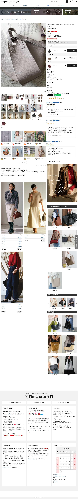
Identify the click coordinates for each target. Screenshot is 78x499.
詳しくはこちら (7, 467)
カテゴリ (37, 5)
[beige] (49, 31)
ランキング (25, 5)
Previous (2, 55)
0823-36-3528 (57, 419)
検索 (67, 1)
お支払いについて (33, 408)
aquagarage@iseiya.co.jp (60, 421)
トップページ (3, 19)
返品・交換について (33, 445)
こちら (68, 42)
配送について (7, 445)
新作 (14, 5)
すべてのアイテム (10, 19)
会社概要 (55, 481)
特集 (48, 5)
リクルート (56, 482)
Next (44, 55)
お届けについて (11, 414)
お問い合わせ (57, 408)
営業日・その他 (57, 445)
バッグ (16, 19)
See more (23, 162)
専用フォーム (31, 450)
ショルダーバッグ (22, 19)
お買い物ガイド (57, 474)
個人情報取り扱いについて (59, 476)
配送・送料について (8, 408)
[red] (51, 31)
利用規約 (55, 477)
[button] (76, 12)
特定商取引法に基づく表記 (59, 479)
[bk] (48, 31)
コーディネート (61, 5)
